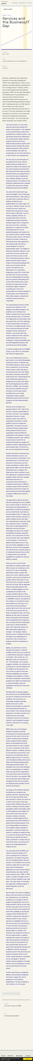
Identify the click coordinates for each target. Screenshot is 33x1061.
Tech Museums (22, 2)
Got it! (28, 1058)
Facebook (19, 1055)
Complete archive (7, 9)
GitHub (28, 1055)
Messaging (15, 2)
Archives (29, 2)
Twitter (11, 1055)
